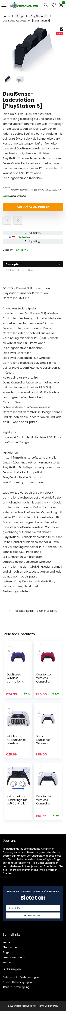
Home (6, 16)
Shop (20, 16)
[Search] (46, 5)
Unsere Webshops (14, 957)
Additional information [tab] (19, 270)
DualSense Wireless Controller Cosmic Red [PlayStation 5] (44, 683)
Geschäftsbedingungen (17, 982)
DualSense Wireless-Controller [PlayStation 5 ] (45, 803)
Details (6, 195)
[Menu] (4, 5)
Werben (7, 962)
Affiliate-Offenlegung (16, 987)
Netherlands (25, 237)
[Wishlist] (54, 5)
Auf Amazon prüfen (33, 207)
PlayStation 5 (38, 16)
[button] (61, 29)
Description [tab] (13, 264)
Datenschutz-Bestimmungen (21, 977)
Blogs (6, 952)
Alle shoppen (10, 947)
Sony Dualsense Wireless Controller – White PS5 (44, 743)
